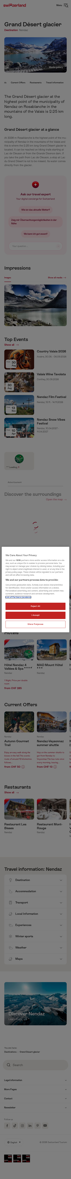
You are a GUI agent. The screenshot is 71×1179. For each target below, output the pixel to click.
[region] (35, 589)
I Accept (35, 615)
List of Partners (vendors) (18, 597)
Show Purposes (35, 624)
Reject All (35, 606)
